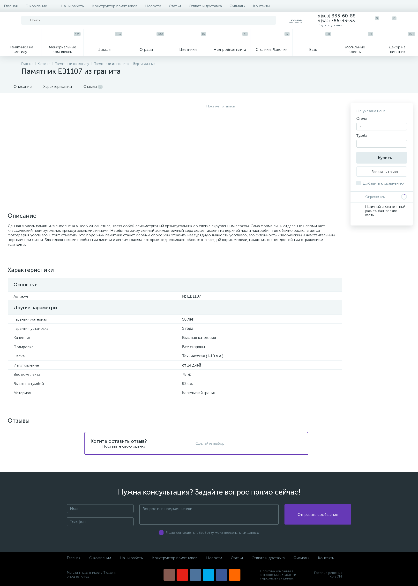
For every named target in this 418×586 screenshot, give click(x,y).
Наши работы (72, 6)
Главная (11, 6)
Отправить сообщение (318, 514)
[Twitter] (208, 575)
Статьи (175, 6)
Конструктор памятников (114, 6)
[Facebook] (221, 575)
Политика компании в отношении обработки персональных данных (278, 575)
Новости (153, 6)
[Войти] (409, 20)
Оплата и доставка (205, 6)
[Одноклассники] (234, 575)
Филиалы (237, 6)
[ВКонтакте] (195, 575)
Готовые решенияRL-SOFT (328, 574)
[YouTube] (182, 575)
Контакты (261, 6)
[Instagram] (169, 575)
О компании (36, 6)
